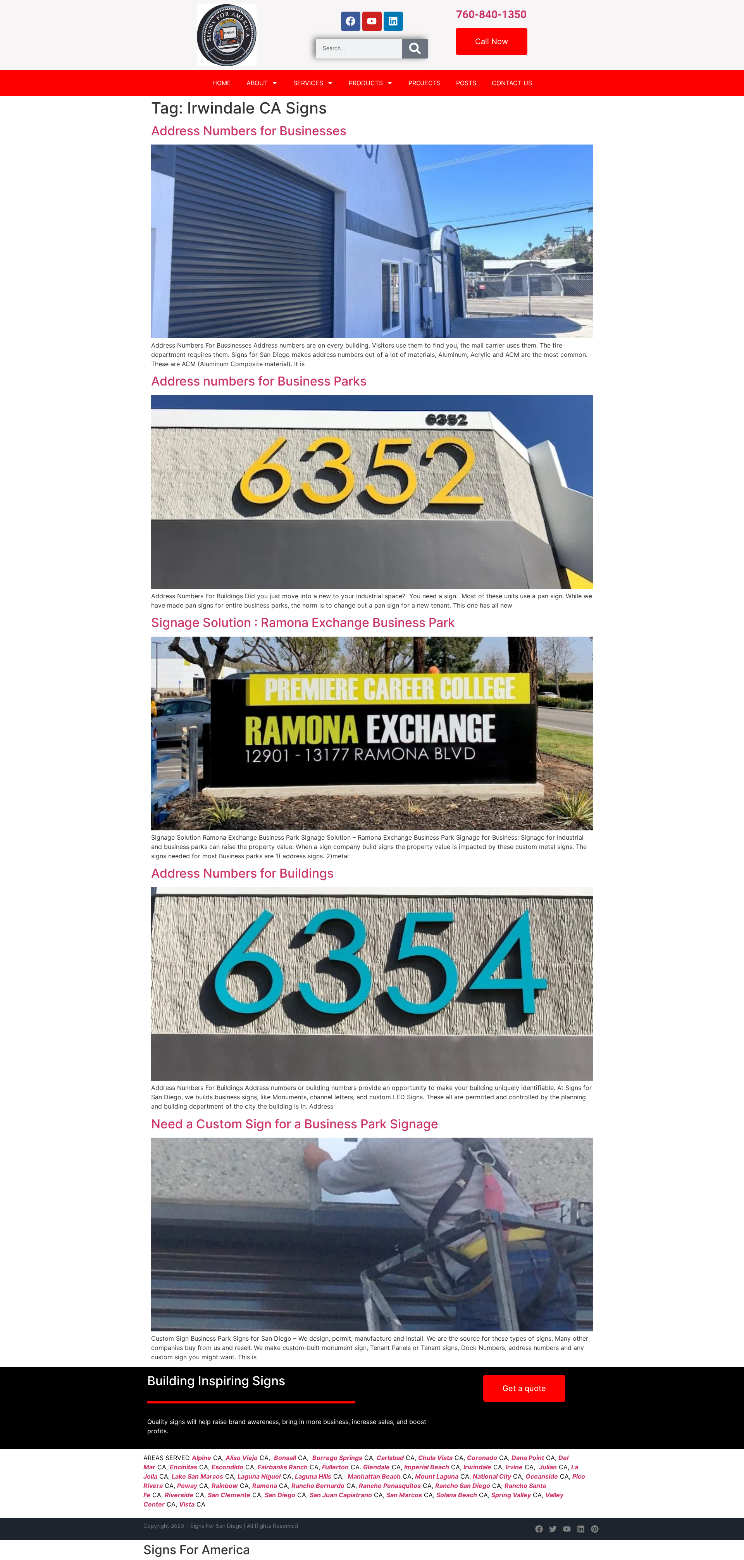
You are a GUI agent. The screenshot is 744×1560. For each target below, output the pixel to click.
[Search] (415, 49)
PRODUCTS (366, 83)
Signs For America (196, 1549)
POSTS (466, 83)
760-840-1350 (491, 14)
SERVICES (308, 83)
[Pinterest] (595, 1529)
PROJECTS (424, 83)
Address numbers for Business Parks (259, 381)
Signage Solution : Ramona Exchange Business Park (303, 622)
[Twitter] (553, 1529)
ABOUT (257, 83)
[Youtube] (372, 21)
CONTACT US (512, 83)
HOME (221, 83)
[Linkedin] (393, 21)
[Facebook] (350, 21)
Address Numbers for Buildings (242, 873)
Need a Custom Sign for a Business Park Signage (294, 1123)
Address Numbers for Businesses (248, 130)
